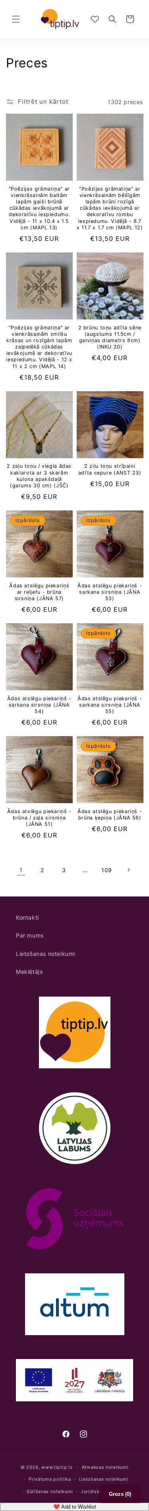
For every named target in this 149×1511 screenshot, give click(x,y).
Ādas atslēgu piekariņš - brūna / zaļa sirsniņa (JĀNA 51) (39, 817)
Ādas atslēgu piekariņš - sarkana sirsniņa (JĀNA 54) (39, 704)
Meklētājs (29, 971)
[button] (16, 19)
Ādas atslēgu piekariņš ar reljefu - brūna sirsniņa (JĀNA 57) (39, 592)
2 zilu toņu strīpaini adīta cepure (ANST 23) (109, 469)
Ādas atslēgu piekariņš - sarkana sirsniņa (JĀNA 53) (109, 592)
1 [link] (21, 870)
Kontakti (27, 917)
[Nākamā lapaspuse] (128, 870)
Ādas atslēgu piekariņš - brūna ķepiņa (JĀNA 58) (109, 814)
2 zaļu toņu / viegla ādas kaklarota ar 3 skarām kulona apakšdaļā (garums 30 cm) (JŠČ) (39, 476)
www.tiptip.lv (56, 1467)
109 (106, 870)
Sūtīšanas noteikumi (50, 1491)
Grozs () (120, 1494)
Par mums (30, 935)
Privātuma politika (50, 1479)
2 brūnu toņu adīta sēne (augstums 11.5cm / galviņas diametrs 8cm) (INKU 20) (110, 337)
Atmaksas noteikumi (105, 1467)
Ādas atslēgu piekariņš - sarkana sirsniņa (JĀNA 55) (109, 704)
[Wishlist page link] (95, 19)
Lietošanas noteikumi (45, 953)
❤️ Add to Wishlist (74, 1507)
